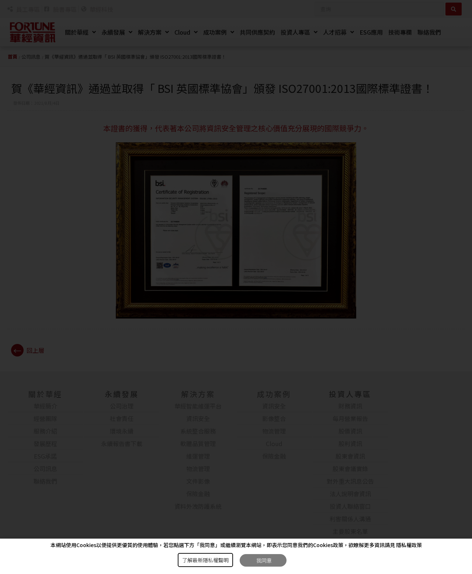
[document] (236, 287)
